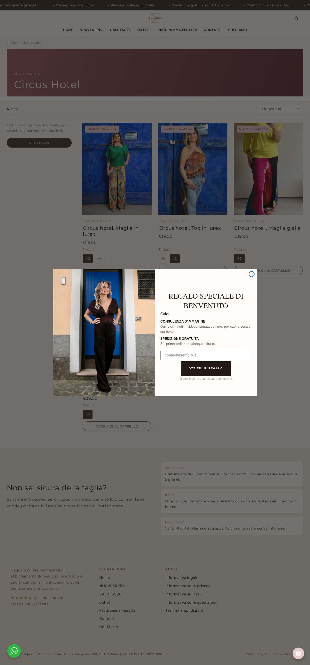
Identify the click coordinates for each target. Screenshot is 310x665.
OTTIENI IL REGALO (206, 368)
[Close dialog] (251, 274)
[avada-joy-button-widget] (298, 653)
